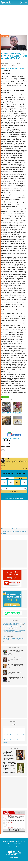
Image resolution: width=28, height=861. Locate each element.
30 (14, 739)
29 (10, 739)
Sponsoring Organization (20, 841)
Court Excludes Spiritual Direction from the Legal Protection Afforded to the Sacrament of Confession (16, 679)
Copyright (14, 843)
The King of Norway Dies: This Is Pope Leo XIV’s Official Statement (9, 752)
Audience (11, 841)
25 (20, 736)
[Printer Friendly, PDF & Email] (5, 397)
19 (23, 734)
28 (7, 739)
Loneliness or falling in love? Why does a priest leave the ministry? (16, 658)
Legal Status (8, 843)
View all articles (5, 454)
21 (7, 736)
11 (20, 732)
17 (17, 734)
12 (23, 732)
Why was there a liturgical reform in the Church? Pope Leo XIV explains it (16, 671)
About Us (4, 841)
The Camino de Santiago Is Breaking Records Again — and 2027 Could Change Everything (16, 652)
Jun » (6, 742)
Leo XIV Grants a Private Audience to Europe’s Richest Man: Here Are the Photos (16, 665)
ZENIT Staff (15, 68)
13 (4, 734)
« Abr (4, 742)
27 (4, 739)
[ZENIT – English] (8, 2)
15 (10, 734)
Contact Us (20, 843)
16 (14, 734)
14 (7, 734)
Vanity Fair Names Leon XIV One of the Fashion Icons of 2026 (9, 765)
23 (14, 736)
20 (4, 736)
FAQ (8, 841)
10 (17, 732)
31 (17, 739)
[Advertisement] (14, 20)
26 (23, 736)
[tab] (8, 812)
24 (17, 736)
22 (10, 736)
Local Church (4, 36)
